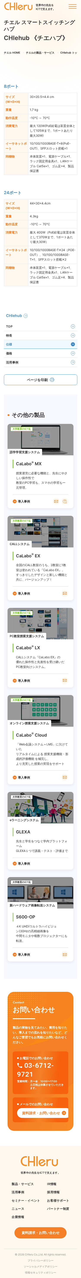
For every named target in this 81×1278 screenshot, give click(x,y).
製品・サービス (23, 1184)
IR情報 (52, 1184)
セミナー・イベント (26, 1200)
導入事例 (24, 501)
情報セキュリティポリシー (40, 1272)
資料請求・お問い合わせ (41, 1113)
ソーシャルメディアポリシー (40, 1266)
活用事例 (12, 362)
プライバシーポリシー (41, 1260)
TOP (9, 326)
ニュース (18, 1208)
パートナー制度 (58, 1208)
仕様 (9, 344)
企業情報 (18, 1217)
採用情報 (53, 1192)
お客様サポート (58, 1200)
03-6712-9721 (35, 1070)
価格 (9, 353)
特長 (9, 335)
